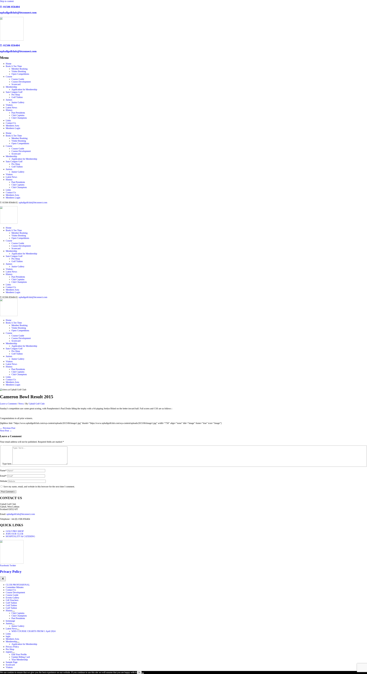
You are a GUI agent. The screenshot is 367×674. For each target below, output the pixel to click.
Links (8, 120)
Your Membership (19, 659)
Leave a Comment (8, 403)
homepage (10, 621)
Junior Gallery (17, 102)
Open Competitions (20, 74)
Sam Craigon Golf (14, 92)
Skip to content (7, 1)
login (8, 636)
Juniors (9, 100)
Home (8, 63)
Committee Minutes (15, 587)
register (9, 652)
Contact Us (11, 123)
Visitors (9, 105)
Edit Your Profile (19, 654)
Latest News (11, 107)
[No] (143, 673)
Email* (3, 476)
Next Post (6, 430)
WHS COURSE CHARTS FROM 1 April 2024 (33, 631)
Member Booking (19, 69)
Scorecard (16, 84)
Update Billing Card (20, 657)
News (21, 403)
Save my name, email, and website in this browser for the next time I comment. (39, 486)
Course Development (21, 81)
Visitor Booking (18, 71)
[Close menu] (3, 578)
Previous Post (7, 428)
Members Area (12, 125)
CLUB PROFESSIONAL (18, 584)
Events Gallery (12, 597)
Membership (11, 87)
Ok (139, 672)
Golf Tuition (17, 97)
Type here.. (7, 464)
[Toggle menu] (13, 611)
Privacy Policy (11, 571)
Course (9, 76)
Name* (3, 470)
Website (3, 481)
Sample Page (11, 662)
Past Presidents (18, 112)
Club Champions (19, 118)
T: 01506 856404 (10, 6)
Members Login (13, 128)
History (9, 110)
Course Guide (17, 79)
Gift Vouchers (12, 600)
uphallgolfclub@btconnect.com (18, 12)
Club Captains (17, 115)
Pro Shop (15, 94)
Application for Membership (24, 89)
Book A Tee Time (14, 66)
